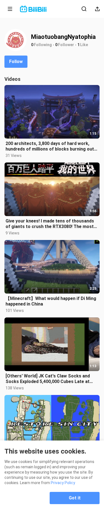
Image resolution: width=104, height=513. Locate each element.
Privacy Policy (63, 483)
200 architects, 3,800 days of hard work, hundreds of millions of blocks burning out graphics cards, (50, 146)
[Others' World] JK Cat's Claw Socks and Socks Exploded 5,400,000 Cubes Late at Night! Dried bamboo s (48, 378)
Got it (75, 498)
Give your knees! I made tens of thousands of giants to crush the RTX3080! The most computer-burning (50, 223)
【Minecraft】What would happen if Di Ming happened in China (51, 301)
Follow (16, 61)
